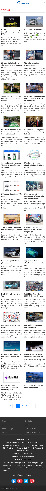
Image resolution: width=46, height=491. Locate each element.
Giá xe (4, 425)
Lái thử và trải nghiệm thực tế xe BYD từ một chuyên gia (33, 229)
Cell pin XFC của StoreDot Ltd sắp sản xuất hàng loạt (9, 387)
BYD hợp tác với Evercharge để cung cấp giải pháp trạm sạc (34, 196)
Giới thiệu (28, 421)
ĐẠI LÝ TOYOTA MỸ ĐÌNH (34, 30)
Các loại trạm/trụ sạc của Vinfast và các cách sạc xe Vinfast (11, 165)
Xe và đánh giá (7, 429)
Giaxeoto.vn (26, 460)
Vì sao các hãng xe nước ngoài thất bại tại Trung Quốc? (11, 98)
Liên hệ (27, 425)
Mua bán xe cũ (30, 429)
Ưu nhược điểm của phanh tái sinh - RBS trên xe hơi (34, 165)
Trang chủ (5, 421)
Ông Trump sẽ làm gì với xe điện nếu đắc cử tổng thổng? (34, 132)
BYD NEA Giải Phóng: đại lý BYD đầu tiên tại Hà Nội (11, 356)
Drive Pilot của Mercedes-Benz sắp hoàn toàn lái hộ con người (34, 98)
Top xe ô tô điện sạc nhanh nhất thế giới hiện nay (34, 263)
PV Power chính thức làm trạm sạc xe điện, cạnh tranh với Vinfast (11, 132)
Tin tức (4, 432)
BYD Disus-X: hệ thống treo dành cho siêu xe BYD (10, 32)
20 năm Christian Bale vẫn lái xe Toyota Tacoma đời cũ (11, 65)
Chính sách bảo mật (32, 432)
